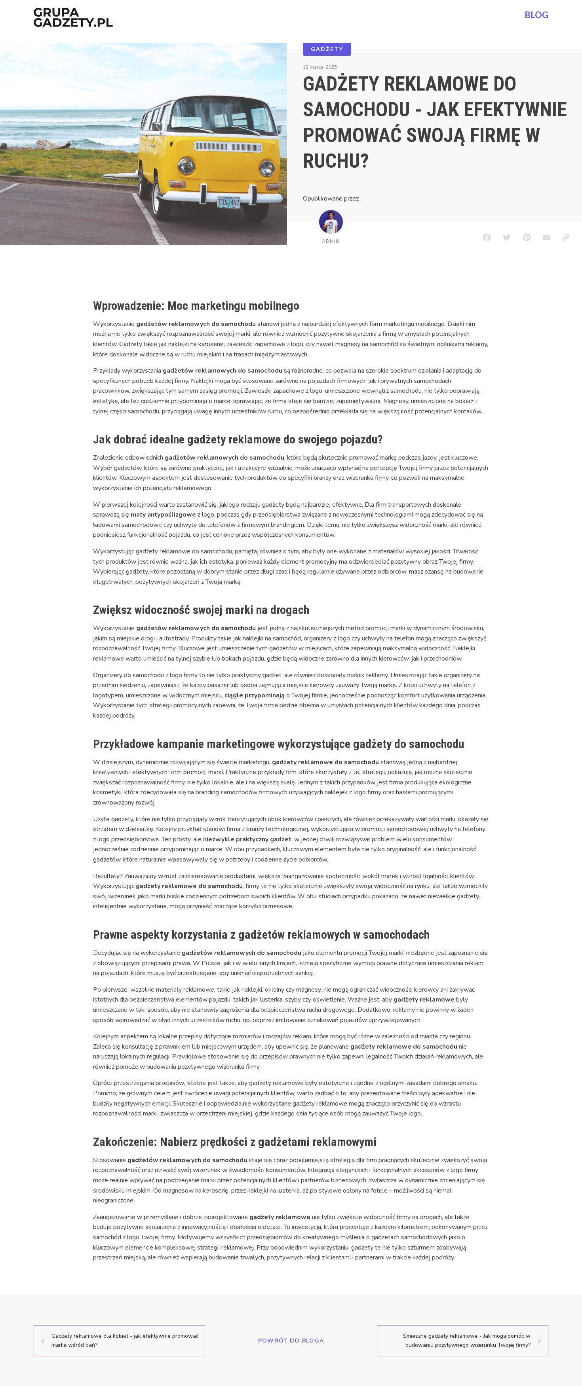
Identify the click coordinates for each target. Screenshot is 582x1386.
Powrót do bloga (291, 1340)
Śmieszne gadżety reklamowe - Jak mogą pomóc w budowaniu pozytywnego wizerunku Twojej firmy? (467, 1340)
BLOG (536, 14)
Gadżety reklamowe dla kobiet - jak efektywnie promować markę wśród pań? (124, 1340)
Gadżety (327, 48)
